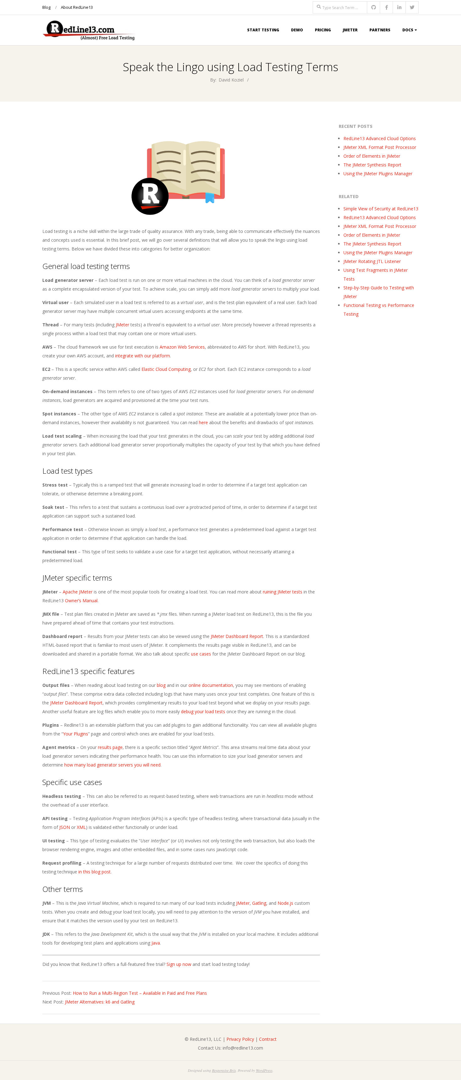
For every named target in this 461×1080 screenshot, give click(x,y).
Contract (268, 1039)
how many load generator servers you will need (112, 765)
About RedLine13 (77, 7)
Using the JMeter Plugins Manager (377, 173)
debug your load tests (203, 711)
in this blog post (94, 872)
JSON (64, 827)
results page (110, 747)
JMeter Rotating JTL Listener (372, 261)
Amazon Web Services (182, 347)
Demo (297, 30)
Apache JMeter (78, 592)
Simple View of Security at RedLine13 (380, 209)
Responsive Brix (224, 1070)
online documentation (210, 685)
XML (81, 827)
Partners (379, 30)
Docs (407, 30)
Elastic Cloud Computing (166, 369)
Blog (46, 7)
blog (161, 685)
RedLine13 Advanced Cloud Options (379, 138)
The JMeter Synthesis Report (372, 165)
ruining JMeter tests (282, 592)
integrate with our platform (142, 356)
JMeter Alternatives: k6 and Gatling (100, 1002)
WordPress (264, 1070)
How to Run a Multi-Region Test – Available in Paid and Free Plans (140, 993)
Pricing (323, 30)
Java (155, 943)
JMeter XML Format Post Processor (379, 147)
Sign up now (179, 964)
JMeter (350, 30)
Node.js (285, 903)
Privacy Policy (240, 1039)
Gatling (259, 903)
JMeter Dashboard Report (237, 636)
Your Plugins (75, 734)
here (203, 422)
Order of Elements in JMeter (371, 156)
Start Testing (263, 30)
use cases (201, 654)
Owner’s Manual (81, 600)
